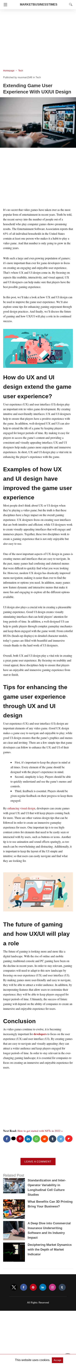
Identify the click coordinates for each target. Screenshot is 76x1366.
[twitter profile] (13, 1287)
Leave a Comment (38, 1161)
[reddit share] (44, 1138)
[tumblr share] (52, 1138)
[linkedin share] (28, 1138)
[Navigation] (4, 4)
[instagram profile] (52, 1287)
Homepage (8, 70)
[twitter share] (13, 1138)
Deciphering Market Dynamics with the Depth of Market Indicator (50, 1249)
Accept (57, 1360)
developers (40, 1034)
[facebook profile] (23, 1287)
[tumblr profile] (62, 1287)
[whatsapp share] (36, 1138)
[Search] (70, 4)
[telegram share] (60, 1138)
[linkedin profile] (42, 1287)
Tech (20, 70)
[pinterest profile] (33, 1287)
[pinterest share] (20, 1138)
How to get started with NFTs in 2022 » (40, 1131)
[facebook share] (7, 1138)
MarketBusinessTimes (38, 4)
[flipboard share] (68, 1138)
